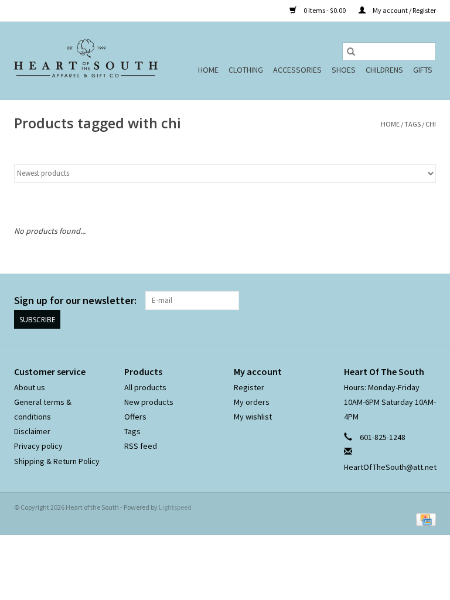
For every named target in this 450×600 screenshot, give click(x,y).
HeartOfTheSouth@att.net (390, 467)
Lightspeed (175, 507)
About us (29, 387)
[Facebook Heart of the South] (406, 300)
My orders (252, 402)
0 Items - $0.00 (324, 10)
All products (145, 387)
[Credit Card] (424, 518)
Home (208, 69)
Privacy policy (38, 446)
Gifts (422, 69)
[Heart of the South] (86, 60)
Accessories (297, 69)
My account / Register (403, 10)
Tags (412, 124)
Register (249, 387)
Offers (135, 416)
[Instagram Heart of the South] (426, 300)
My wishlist (253, 416)
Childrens (384, 69)
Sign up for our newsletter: (75, 300)
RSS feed (140, 446)
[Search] (351, 51)
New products (148, 402)
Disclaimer (32, 431)
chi (430, 124)
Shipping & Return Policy (57, 461)
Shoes (344, 69)
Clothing (246, 69)
